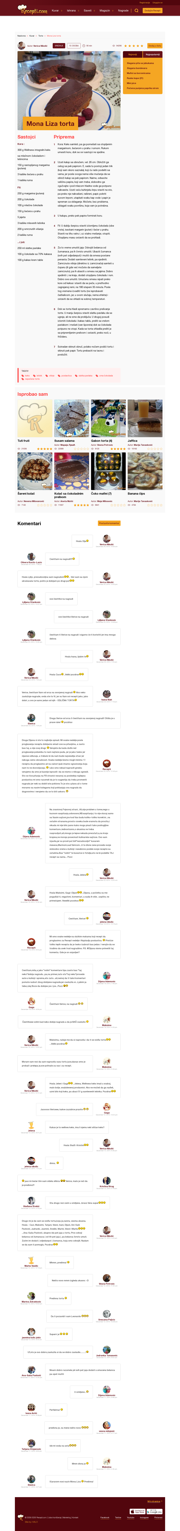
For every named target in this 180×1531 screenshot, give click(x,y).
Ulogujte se (157, 3)
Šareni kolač (35, 479)
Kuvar (55, 10)
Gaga (31, 1007)
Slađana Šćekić (31, 1206)
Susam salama (71, 425)
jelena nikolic (107, 922)
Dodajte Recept (152, 10)
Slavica (31, 723)
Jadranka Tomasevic (107, 1355)
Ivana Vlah (106, 699)
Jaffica (145, 425)
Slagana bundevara (137, 68)
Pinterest (158, 1518)
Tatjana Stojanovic (31, 1449)
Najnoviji (132, 54)
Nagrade (123, 10)
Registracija (145, 3)
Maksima (106, 1025)
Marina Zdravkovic (31, 1301)
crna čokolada (106, 375)
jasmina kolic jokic (31, 1337)
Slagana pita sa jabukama (140, 63)
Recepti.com (33, 9)
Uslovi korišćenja (54, 1517)
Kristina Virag (107, 1186)
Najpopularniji (153, 54)
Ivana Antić (31, 1413)
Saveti (87, 10)
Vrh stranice (153, 1501)
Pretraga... (136, 10)
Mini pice (131, 83)
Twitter (118, 1518)
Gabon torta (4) (108, 425)
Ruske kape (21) (135, 78)
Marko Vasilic (31, 1266)
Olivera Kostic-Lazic (31, 562)
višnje (51, 375)
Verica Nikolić (40, 46)
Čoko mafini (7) (108, 479)
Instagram (144, 1518)
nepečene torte (32, 379)
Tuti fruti (35, 425)
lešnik (39, 375)
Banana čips (145, 479)
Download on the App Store (137, 1511)
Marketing (67, 1517)
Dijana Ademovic (31, 836)
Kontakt (75, 1517)
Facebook (105, 1518)
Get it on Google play (154, 1511)
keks (27, 375)
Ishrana (71, 10)
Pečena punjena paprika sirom (143, 88)
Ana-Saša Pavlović (31, 1375)
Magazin (105, 10)
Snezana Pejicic (106, 1319)
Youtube (130, 1518)
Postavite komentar (109, 523)
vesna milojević (107, 1431)
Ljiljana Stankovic (31, 602)
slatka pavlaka (85, 375)
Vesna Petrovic (107, 1283)
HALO (35, 1522)
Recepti (107, 769)
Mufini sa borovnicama (138, 73)
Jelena (31, 1130)
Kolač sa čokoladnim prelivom (71, 479)
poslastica (67, 375)
